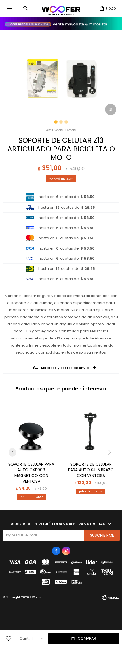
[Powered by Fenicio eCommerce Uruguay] (110, 597)
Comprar (87, 638)
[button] (25, 8)
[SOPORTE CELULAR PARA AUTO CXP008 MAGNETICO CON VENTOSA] (31, 429)
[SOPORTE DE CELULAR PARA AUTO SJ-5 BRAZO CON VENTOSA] (90, 429)
